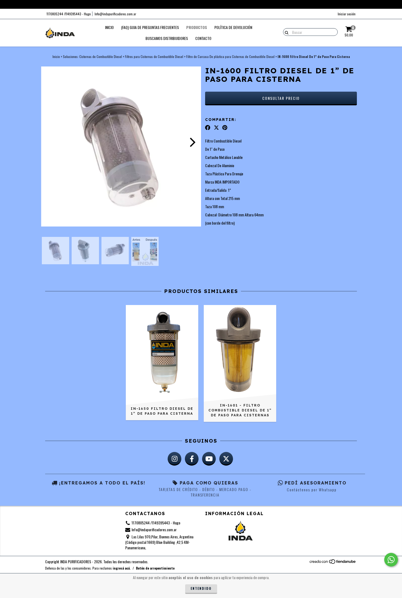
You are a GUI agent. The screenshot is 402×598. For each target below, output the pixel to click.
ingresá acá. (121, 568)
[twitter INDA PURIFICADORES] (226, 459)
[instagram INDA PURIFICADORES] (174, 459)
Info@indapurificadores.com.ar (115, 13)
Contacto (203, 38)
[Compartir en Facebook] (207, 127)
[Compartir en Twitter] (216, 127)
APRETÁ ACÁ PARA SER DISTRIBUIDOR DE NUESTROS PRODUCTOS (201, 4)
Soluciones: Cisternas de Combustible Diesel (92, 56)
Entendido (201, 588)
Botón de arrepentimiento (155, 568)
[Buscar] (285, 32)
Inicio (109, 27)
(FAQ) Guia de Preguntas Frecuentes (150, 27)
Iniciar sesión (347, 13)
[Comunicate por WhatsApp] (391, 560)
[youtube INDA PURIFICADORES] (209, 459)
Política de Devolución (233, 27)
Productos (196, 27)
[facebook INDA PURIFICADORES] (192, 459)
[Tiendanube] (333, 562)
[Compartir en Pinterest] (224, 127)
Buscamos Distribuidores (166, 38)
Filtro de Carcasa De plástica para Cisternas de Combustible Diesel (230, 56)
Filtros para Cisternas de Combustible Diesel (154, 56)
